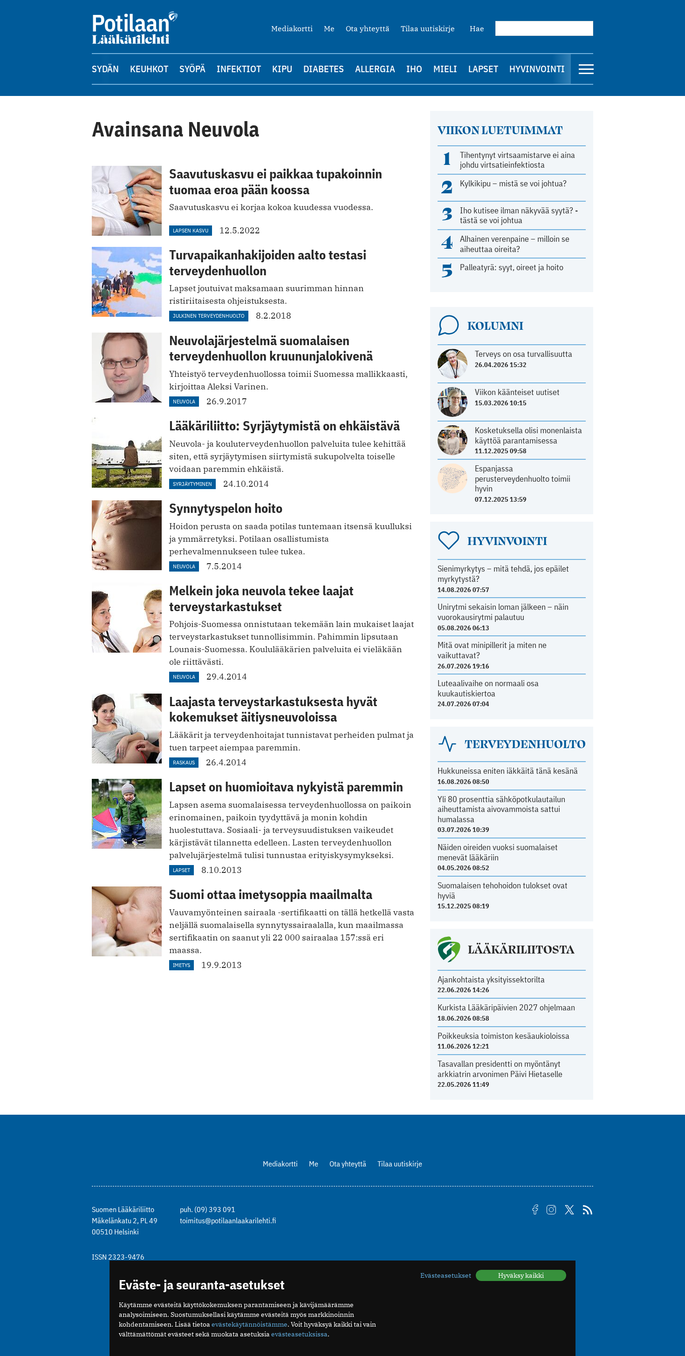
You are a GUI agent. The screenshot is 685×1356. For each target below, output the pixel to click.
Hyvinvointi (537, 69)
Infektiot (239, 69)
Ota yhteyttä (368, 28)
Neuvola (184, 401)
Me (329, 28)
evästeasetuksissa (299, 1334)
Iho (414, 69)
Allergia (375, 69)
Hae (477, 28)
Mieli (445, 69)
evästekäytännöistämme (250, 1324)
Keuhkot (149, 69)
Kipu (282, 69)
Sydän (105, 69)
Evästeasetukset (445, 1275)
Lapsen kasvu (190, 230)
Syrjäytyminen (192, 483)
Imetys (181, 964)
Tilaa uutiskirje (428, 28)
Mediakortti (292, 28)
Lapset (483, 69)
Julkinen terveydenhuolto (209, 315)
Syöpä (192, 69)
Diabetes (323, 69)
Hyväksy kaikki (521, 1275)
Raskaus (184, 762)
